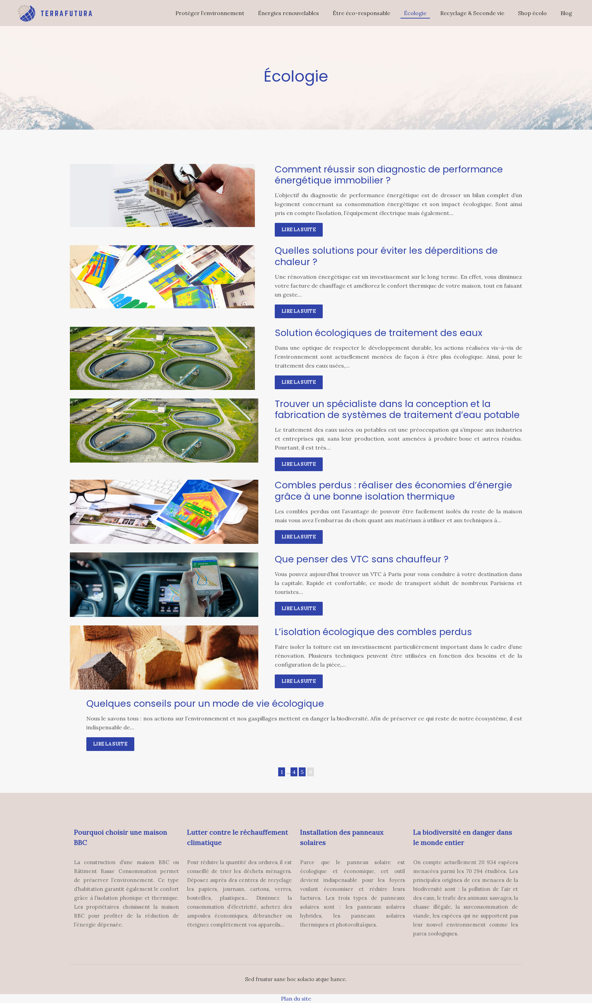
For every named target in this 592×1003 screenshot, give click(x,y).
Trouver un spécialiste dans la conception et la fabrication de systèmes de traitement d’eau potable (397, 409)
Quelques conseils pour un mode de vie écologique (205, 703)
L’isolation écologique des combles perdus (373, 631)
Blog (566, 13)
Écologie (415, 13)
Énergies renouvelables (288, 13)
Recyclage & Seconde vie (472, 13)
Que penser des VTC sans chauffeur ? (361, 559)
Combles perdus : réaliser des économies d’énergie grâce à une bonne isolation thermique (393, 490)
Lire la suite (299, 229)
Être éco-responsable (361, 13)
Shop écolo (532, 13)
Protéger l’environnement (209, 13)
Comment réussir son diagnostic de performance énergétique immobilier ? (389, 175)
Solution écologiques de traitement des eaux (378, 332)
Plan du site (296, 998)
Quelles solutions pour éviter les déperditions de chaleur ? (386, 256)
